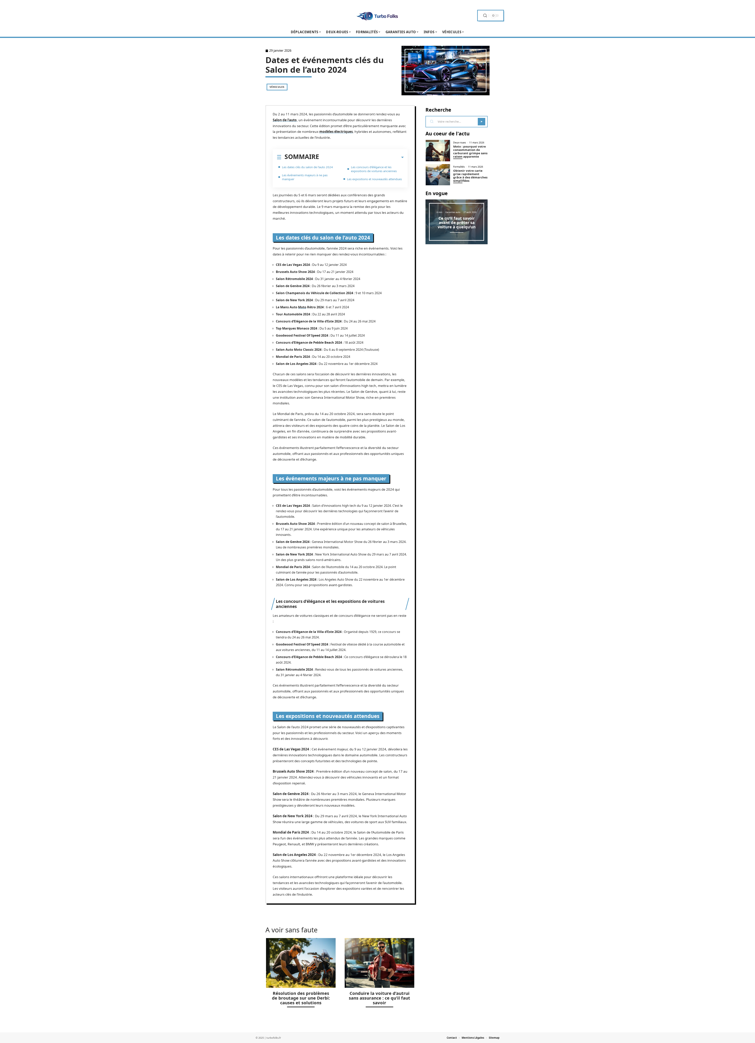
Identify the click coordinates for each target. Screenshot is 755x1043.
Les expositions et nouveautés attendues (374, 179)
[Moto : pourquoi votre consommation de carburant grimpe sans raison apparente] (437, 151)
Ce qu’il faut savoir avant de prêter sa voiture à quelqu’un (457, 223)
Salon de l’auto (285, 120)
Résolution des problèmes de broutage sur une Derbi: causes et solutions (301, 997)
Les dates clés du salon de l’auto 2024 (307, 167)
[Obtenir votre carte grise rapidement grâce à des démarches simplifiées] (437, 175)
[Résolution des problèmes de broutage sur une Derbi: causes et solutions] (300, 962)
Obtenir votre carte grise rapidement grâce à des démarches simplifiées (470, 176)
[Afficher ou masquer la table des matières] (361, 157)
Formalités (459, 166)
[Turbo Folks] (377, 15)
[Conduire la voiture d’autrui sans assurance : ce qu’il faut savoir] (379, 962)
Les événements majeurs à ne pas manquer (305, 177)
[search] (485, 16)
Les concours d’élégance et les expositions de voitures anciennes (374, 169)
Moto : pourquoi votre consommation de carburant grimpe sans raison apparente (470, 151)
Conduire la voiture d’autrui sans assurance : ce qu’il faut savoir (379, 997)
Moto (302, 307)
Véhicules (277, 87)
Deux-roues (459, 142)
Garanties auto (452, 212)
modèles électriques (336, 131)
